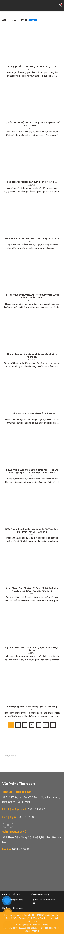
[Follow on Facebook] (5, 825)
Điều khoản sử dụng (40, 894)
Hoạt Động (10, 755)
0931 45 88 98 (36, 809)
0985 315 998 (25, 817)
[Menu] (4, 5)
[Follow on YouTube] (10, 825)
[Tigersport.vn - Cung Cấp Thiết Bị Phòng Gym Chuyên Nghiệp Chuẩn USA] (32, 5)
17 (45, 724)
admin (32, 20)
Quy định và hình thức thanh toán (43, 901)
